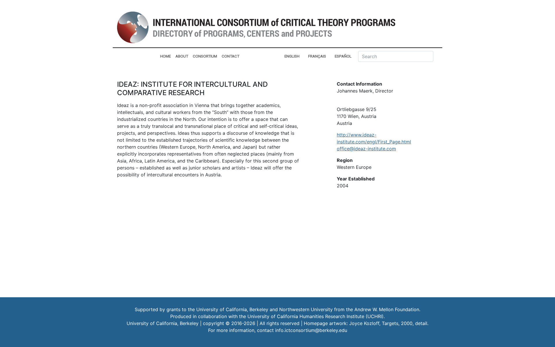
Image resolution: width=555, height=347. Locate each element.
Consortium (205, 56)
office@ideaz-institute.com (366, 149)
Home (165, 56)
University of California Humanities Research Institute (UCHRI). (316, 316)
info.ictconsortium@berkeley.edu (311, 330)
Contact (230, 56)
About (181, 56)
